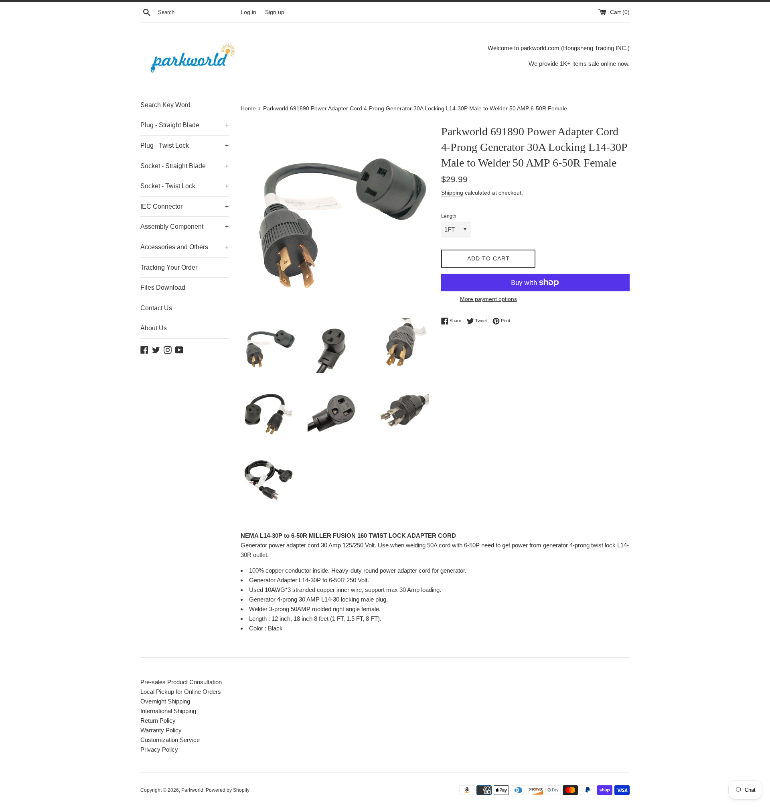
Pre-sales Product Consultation (181, 682)
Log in (248, 12)
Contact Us (156, 308)
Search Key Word (165, 105)
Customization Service (170, 739)
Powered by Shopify (227, 790)
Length (448, 216)
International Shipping (168, 710)
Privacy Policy (159, 749)
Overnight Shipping (165, 701)
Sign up (274, 12)
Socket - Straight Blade (184, 166)
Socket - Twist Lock (184, 186)
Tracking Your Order (168, 267)
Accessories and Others (184, 247)
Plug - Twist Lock (184, 145)
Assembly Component (184, 226)
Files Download (162, 287)
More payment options (488, 299)
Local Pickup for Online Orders (180, 691)
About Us (153, 328)
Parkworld (192, 790)
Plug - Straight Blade (184, 125)
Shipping (452, 192)
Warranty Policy (161, 730)
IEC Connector (184, 206)
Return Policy (158, 720)
